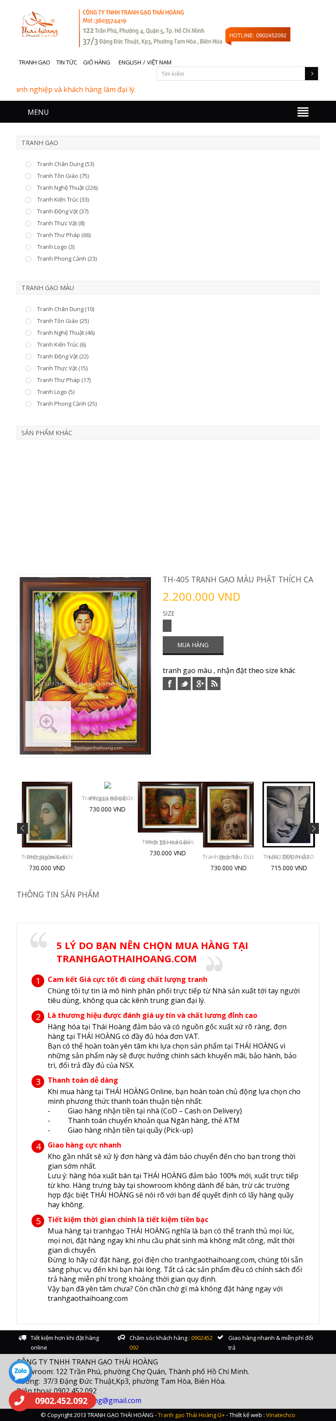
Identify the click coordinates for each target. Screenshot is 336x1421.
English (130, 62)
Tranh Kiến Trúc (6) (61, 344)
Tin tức (66, 62)
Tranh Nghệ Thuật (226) (67, 187)
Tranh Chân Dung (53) (65, 164)
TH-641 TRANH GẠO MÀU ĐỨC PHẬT (288, 857)
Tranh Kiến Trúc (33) (63, 199)
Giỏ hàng (96, 62)
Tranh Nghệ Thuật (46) (65, 333)
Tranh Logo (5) (55, 392)
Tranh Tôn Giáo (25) (63, 321)
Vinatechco (280, 1415)
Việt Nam (159, 62)
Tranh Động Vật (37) (62, 211)
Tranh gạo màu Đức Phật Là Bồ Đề (107, 798)
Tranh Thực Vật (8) (60, 223)
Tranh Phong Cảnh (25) (67, 404)
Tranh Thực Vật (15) (62, 368)
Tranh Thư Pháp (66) (64, 235)
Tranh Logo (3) (55, 247)
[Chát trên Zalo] (20, 1373)
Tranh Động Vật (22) (62, 356)
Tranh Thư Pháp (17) (64, 380)
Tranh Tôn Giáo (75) (63, 176)
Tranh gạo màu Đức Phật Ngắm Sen (47, 857)
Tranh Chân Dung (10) (65, 309)
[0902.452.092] (20, 1400)
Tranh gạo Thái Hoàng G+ (191, 1415)
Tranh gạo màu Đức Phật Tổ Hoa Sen (168, 842)
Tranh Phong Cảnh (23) (67, 258)
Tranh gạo (34, 62)
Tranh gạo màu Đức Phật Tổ (228, 857)
